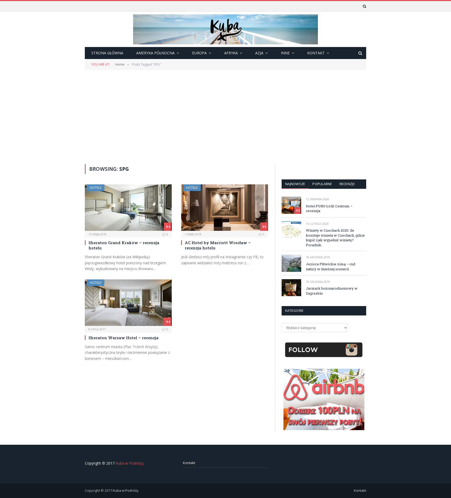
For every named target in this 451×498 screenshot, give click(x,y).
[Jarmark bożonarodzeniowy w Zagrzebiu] (291, 287)
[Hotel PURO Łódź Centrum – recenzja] (291, 205)
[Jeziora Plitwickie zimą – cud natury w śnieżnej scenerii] (291, 263)
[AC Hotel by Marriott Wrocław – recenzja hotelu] (224, 207)
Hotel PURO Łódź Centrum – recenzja (329, 208)
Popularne (322, 183)
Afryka (231, 52)
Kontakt (189, 462)
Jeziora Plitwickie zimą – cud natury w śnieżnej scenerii (330, 266)
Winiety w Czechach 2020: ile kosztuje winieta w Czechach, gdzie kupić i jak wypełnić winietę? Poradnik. (335, 237)
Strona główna (107, 52)
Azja (259, 52)
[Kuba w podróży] (225, 29)
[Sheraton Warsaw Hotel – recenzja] (128, 302)
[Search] (364, 6)
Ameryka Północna (155, 52)
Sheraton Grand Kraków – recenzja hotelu (123, 245)
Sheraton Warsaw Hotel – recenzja (123, 337)
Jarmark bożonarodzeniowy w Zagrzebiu (332, 291)
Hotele (95, 187)
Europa (199, 52)
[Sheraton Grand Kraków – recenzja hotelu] (128, 207)
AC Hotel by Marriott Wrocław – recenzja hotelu (218, 245)
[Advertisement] (225, 116)
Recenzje (347, 183)
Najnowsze (295, 183)
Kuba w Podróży (129, 463)
